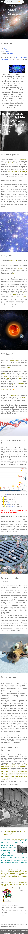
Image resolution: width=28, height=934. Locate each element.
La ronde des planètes (19, 389)
